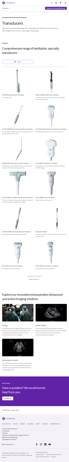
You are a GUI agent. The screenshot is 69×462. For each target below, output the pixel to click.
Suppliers (22, 424)
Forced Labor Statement (9, 429)
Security (53, 457)
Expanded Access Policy (9, 439)
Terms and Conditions (42, 457)
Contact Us (45, 424)
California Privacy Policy (53, 454)
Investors (15, 424)
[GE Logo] (8, 3)
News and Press (6, 424)
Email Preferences (55, 424)
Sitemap (4, 433)
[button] (52, 3)
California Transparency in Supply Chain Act (15, 435)
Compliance (6, 431)
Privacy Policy (40, 454)
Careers (38, 424)
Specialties (30, 424)
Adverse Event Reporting (9, 437)
